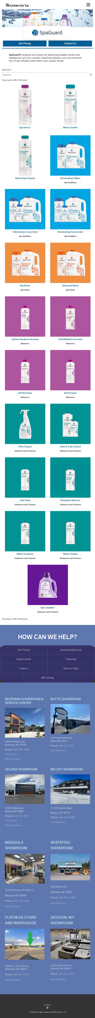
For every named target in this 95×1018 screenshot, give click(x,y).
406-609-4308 (66, 897)
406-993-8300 (66, 817)
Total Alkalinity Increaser (70, 339)
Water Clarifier (70, 128)
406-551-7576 (21, 974)
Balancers (25, 344)
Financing (71, 659)
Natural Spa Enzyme (25, 178)
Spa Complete (48, 608)
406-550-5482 (21, 900)
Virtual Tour (11, 754)
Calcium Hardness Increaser (25, 339)
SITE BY (47, 1005)
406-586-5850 (21, 749)
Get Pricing (25, 43)
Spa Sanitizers (70, 183)
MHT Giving (47, 677)
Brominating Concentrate (70, 232)
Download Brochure (71, 649)
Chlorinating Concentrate (25, 232)
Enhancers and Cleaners (25, 451)
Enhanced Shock (70, 286)
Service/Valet (71, 668)
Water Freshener (25, 554)
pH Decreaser (25, 393)
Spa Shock (25, 286)
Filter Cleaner (25, 447)
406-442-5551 (21, 816)
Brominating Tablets (70, 178)
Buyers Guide (24, 659)
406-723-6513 (66, 745)
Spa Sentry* (25, 128)
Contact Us (70, 43)
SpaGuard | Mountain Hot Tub (17, 4)
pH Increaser (70, 393)
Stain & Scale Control (70, 447)
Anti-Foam (25, 500)
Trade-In (23, 668)
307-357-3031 (66, 973)
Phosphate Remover (70, 500)
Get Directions (12, 759)
